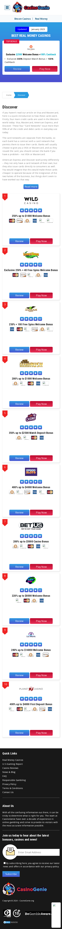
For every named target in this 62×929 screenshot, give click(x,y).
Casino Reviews (10, 768)
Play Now (44, 69)
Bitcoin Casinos (22, 19)
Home (8, 95)
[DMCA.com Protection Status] (10, 921)
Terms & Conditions (12, 788)
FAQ (4, 776)
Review (17, 69)
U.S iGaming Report (12, 764)
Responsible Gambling (14, 780)
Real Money (41, 19)
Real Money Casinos (12, 760)
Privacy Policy (9, 784)
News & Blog (8, 772)
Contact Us (8, 792)
